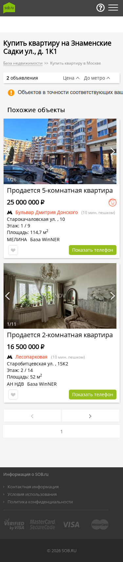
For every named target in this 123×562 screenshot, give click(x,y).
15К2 (62, 363)
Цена (68, 78)
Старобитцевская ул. (30, 363)
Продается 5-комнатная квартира (60, 190)
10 (62, 219)
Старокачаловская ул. (31, 219)
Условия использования (32, 494)
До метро (94, 78)
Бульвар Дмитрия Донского (46, 212)
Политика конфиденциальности (40, 502)
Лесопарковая (31, 357)
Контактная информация (33, 487)
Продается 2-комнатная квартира (60, 335)
